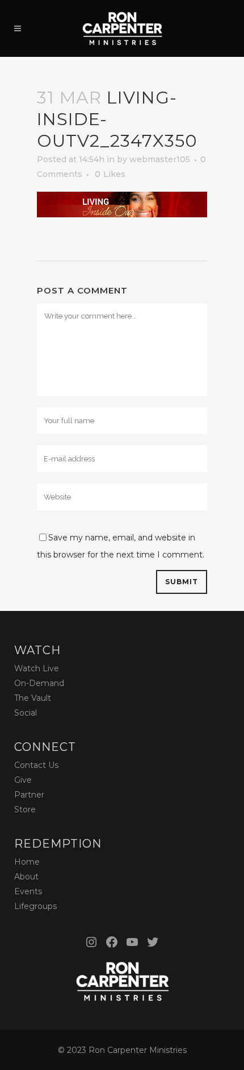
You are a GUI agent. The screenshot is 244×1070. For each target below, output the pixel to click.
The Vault (32, 698)
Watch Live (36, 668)
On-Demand (39, 683)
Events (28, 891)
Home (27, 862)
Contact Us (36, 765)
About (26, 876)
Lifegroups (35, 906)
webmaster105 (159, 159)
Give (23, 780)
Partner (29, 795)
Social (25, 713)
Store (25, 809)
